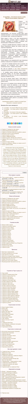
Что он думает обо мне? (11, 155)
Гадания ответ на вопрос (7, 240)
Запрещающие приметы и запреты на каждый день (14, 101)
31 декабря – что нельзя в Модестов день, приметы (15, 107)
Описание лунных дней (7, 342)
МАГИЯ (18, 7)
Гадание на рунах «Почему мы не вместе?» (12, 137)
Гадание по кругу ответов (8, 211)
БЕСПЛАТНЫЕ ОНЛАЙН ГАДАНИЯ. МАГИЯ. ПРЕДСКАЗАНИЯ (14, 398)
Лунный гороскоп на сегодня (9, 338)
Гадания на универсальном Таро (9, 274)
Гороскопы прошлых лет (7, 346)
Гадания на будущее (6, 238)
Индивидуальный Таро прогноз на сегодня (12, 257)
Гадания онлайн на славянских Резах (10, 367)
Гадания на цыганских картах (9, 287)
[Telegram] (13, 123)
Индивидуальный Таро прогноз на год (11, 261)
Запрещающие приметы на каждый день (11, 388)
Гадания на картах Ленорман (8, 288)
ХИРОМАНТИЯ (5, 9)
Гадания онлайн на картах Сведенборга (11, 301)
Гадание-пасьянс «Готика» (8, 204)
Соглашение (9, 402)
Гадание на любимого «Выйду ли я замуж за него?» (14, 212)
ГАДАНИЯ (3, 4)
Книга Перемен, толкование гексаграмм (11, 324)
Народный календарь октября (9, 384)
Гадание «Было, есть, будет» (8, 215)
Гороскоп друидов (6, 334)
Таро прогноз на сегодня (7, 254)
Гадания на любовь (6, 237)
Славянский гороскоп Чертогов (9, 362)
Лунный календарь (6, 339)
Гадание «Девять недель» (8, 219)
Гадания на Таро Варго (7, 277)
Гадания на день (6, 247)
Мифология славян (6, 352)
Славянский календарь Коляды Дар (10, 358)
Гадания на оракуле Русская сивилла (10, 297)
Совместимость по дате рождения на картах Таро (13, 189)
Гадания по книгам (6, 233)
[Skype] (21, 123)
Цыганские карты (6, 315)
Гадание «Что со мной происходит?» (10, 213)
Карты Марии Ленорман (7, 314)
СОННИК (13, 7)
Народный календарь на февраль (9, 373)
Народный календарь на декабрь (9, 387)
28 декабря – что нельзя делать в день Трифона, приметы (15, 114)
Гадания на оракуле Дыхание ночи (10, 294)
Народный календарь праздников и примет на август (14, 381)
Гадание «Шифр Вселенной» (8, 205)
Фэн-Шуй (12, 9)
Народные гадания (6, 236)
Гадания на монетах (6, 230)
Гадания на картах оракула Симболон (11, 295)
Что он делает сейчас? (11, 153)
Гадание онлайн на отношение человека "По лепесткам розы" (12, 192)
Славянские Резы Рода (7, 322)
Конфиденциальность (18, 402)
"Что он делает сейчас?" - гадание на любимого (13, 177)
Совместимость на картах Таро (10, 149)
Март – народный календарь (8, 374)
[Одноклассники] (12, 123)
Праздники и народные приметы (14, 103)
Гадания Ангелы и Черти (8, 227)
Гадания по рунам (6, 231)
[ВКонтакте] (8, 123)
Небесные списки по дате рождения (10, 202)
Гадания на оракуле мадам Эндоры (10, 291)
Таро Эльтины (5, 318)
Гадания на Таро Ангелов (8, 284)
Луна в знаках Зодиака (7, 345)
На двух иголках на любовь (17, 164)
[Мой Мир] (19, 123)
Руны (3, 321)
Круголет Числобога (7, 360)
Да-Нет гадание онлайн (7, 185)
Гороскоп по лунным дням (8, 344)
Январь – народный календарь (9, 371)
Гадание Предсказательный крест (10, 200)
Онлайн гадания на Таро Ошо (9, 281)
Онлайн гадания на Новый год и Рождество (12, 243)
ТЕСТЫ (3, 7)
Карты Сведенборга (6, 325)
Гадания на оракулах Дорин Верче (10, 292)
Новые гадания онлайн (7, 144)
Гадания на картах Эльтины (8, 290)
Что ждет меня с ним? (13, 159)
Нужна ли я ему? (23, 159)
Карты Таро (5, 308)
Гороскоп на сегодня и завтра (9, 335)
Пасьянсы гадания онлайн (8, 229)
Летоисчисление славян (7, 357)
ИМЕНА (8, 7)
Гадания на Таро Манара (8, 278)
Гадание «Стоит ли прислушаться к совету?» (12, 216)
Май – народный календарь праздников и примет (13, 377)
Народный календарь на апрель (9, 375)
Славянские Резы (6, 365)
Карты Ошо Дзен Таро (7, 311)
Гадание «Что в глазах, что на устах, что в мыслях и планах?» (14, 209)
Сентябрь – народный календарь (9, 382)
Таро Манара (5, 310)
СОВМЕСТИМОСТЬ (15, 6)
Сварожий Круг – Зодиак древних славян (11, 361)
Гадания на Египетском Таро (8, 280)
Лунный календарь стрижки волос (10, 341)
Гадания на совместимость (8, 241)
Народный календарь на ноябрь (9, 385)
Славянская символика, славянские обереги (12, 355)
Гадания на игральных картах (9, 226)
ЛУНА (22, 6)
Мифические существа (7, 354)
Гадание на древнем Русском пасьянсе (11, 218)
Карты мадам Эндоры (7, 317)
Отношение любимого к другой (14, 163)
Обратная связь (5, 393)
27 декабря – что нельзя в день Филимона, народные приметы (15, 116)
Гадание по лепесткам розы (14, 166)
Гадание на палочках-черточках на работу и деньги (14, 201)
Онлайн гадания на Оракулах (9, 285)
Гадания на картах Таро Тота (8, 276)
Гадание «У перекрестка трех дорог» (10, 198)
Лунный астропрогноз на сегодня (10, 253)
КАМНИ (18, 9)
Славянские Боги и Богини (8, 351)
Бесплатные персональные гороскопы (11, 331)
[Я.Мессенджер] (10, 123)
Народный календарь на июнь (9, 378)
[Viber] (15, 123)
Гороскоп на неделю (6, 337)
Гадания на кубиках (6, 234)
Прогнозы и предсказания (8, 252)
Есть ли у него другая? (13, 158)
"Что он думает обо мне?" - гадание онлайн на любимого (13, 180)
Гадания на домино (6, 302)
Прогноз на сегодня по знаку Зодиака (10, 256)
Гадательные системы (7, 326)
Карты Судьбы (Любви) (7, 307)
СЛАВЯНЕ (23, 7)
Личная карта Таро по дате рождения (10, 186)
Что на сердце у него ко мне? (10, 161)
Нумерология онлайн (7, 244)
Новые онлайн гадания (7, 224)
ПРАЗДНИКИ (18, 4)
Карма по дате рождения (13, 150)
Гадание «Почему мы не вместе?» (10, 207)
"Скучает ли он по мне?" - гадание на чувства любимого (12, 183)
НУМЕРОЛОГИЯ (5, 6)
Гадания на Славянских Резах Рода (10, 299)
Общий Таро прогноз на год (8, 259)
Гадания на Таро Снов (7, 283)
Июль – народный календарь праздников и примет (14, 380)
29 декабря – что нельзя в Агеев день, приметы (15, 112)
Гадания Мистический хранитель (10, 298)
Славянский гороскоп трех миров (10, 364)
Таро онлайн (5, 273)
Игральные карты (6, 312)
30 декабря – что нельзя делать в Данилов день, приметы (15, 109)
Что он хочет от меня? (12, 156)
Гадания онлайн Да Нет (7, 246)
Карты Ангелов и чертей (8, 319)
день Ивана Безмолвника (21, 68)
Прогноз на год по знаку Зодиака (9, 260)
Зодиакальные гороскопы (8, 332)
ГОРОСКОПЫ (10, 4)
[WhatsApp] (17, 123)
